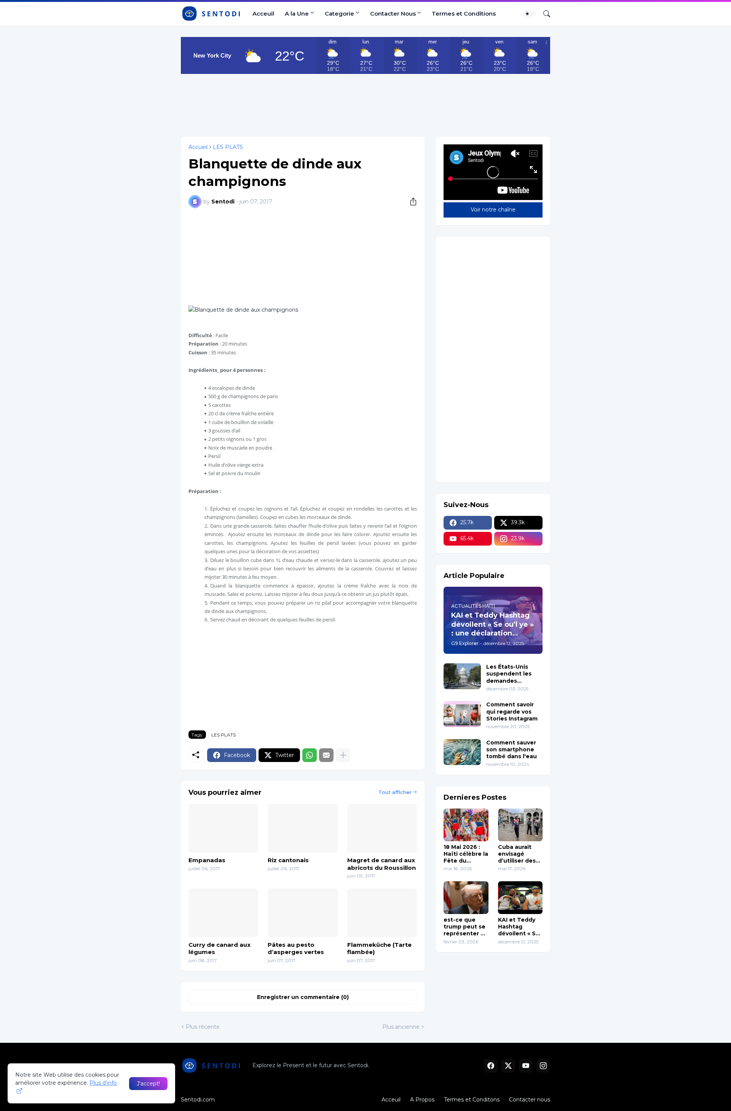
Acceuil (263, 13)
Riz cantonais (288, 860)
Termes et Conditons (472, 1099)
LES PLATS (228, 147)
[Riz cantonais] (302, 828)
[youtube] (526, 1066)
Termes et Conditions (464, 13)
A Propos (422, 1099)
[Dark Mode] (530, 13)
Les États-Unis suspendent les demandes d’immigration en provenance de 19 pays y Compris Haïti (512, 673)
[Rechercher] (543, 13)
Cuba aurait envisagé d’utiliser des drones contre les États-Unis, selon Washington (519, 854)
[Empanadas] (223, 828)
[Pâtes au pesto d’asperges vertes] (302, 912)
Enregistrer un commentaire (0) (303, 997)
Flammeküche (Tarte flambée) (379, 948)
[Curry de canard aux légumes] (223, 912)
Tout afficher (395, 792)
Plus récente (203, 1026)
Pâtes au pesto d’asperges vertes (296, 948)
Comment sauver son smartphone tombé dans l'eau (511, 749)
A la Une (297, 13)
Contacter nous (529, 1099)
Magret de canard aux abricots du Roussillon (381, 863)
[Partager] (410, 201)
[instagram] (543, 1066)
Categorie (339, 13)
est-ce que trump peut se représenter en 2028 (466, 926)
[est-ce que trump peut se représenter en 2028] (466, 897)
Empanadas (206, 860)
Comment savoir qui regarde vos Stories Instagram (512, 711)
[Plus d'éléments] (343, 755)
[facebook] (491, 1066)
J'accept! (148, 1083)
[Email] (326, 755)
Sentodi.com (198, 1099)
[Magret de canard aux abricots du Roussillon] (382, 828)
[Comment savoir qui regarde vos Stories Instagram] (462, 714)
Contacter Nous (393, 13)
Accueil (197, 147)
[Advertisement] (365, 102)
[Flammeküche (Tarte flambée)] (382, 912)
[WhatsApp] (309, 755)
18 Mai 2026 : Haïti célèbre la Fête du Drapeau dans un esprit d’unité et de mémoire (466, 854)
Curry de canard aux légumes (219, 948)
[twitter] (508, 1066)
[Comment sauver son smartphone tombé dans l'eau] (462, 752)
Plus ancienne (401, 1026)
